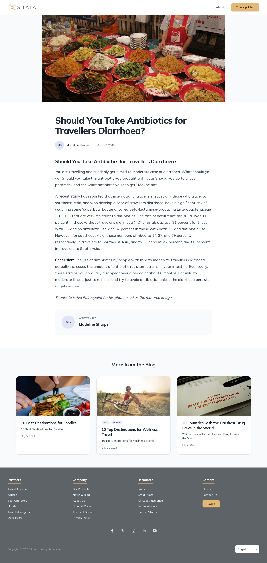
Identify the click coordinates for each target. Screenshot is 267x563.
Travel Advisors (18, 489)
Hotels (12, 506)
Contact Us (210, 495)
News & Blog (81, 495)
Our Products (81, 489)
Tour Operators (17, 500)
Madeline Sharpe (93, 324)
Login (211, 504)
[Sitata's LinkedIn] (144, 530)
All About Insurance (150, 500)
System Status (147, 512)
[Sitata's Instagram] (133, 530)
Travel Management (21, 512)
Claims (207, 489)
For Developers (147, 506)
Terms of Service (83, 512)
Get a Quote (145, 495)
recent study (69, 196)
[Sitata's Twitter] (123, 530)
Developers (15, 517)
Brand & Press (82, 506)
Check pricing (245, 7)
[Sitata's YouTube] (154, 530)
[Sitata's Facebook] (112, 530)
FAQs (141, 489)
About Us (79, 500)
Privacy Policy (81, 517)
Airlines (12, 495)
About (220, 7)
